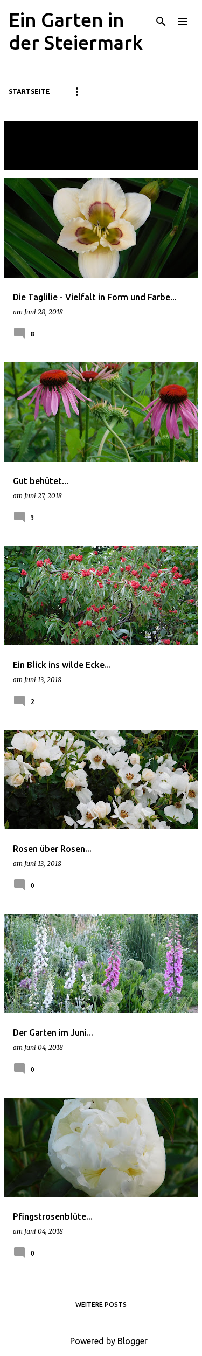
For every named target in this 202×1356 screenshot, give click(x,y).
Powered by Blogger (108, 1341)
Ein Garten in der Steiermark (76, 31)
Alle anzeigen (36, 159)
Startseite (29, 91)
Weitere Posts (101, 1304)
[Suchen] (161, 22)
